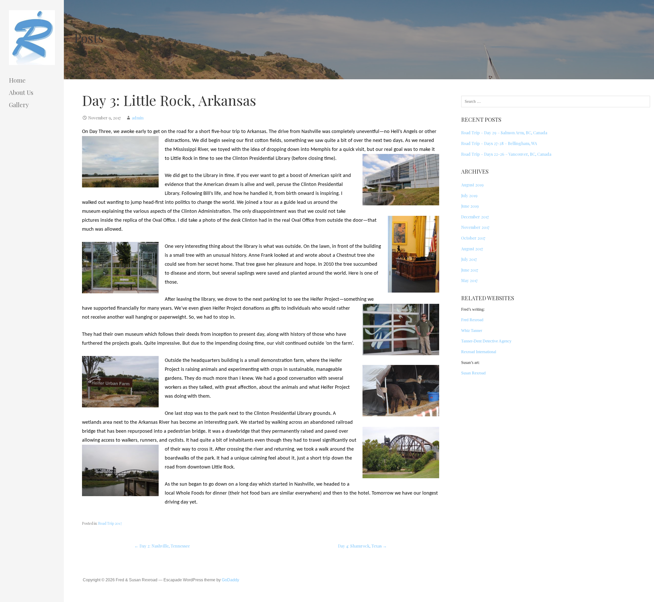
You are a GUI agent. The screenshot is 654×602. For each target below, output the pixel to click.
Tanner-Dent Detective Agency (486, 341)
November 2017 (475, 227)
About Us (21, 92)
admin (138, 117)
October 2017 (473, 238)
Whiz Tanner (471, 330)
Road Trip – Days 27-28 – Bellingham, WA (499, 143)
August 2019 (472, 184)
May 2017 (469, 280)
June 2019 (470, 206)
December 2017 (475, 216)
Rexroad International (478, 352)
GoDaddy (230, 580)
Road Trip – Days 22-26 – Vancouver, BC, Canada (506, 154)
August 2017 (472, 248)
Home (17, 80)
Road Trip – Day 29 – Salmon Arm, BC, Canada (504, 132)
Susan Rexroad (473, 373)
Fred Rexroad (472, 320)
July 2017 (469, 259)
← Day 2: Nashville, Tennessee (162, 546)
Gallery (19, 105)
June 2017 (469, 270)
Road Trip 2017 (110, 523)
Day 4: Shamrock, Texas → (362, 546)
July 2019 (469, 195)
